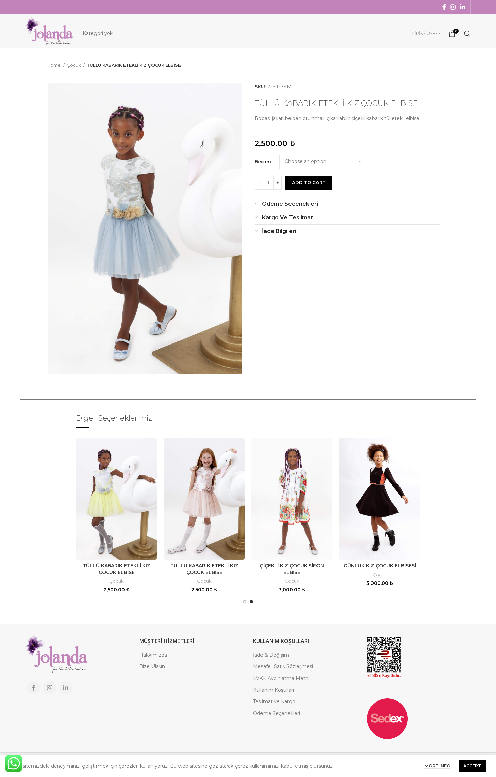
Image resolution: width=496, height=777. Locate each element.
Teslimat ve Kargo (274, 701)
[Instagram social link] (453, 7)
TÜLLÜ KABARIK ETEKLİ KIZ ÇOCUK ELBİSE (116, 569)
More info (437, 765)
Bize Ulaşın (152, 666)
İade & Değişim (271, 655)
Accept (472, 765)
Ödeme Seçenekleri (276, 713)
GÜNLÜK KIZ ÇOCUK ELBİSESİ (379, 566)
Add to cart (309, 182)
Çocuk (74, 65)
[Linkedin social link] (462, 7)
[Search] (467, 33)
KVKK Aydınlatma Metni (281, 678)
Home (54, 65)
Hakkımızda (153, 655)
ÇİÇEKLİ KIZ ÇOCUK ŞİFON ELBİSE (292, 569)
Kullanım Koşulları (273, 690)
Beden (263, 162)
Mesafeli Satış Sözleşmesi (283, 666)
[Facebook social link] (444, 7)
